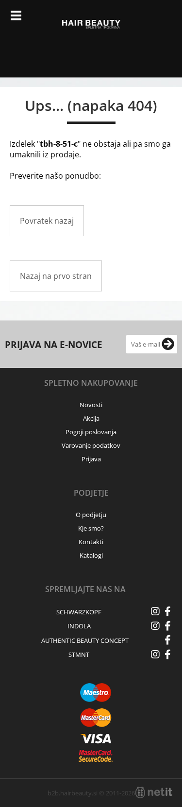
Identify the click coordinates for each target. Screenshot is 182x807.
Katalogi (91, 555)
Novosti (91, 404)
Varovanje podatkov (91, 445)
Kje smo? (91, 528)
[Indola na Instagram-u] (155, 626)
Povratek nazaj (47, 220)
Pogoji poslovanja (91, 431)
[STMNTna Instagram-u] (155, 654)
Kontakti (91, 541)
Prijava (143, 19)
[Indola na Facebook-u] (167, 626)
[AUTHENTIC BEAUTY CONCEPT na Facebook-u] (167, 640)
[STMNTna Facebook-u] (167, 654)
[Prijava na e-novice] (168, 344)
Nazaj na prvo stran (56, 276)
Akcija (91, 418)
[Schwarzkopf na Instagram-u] (155, 611)
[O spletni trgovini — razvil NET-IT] (153, 792)
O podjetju (91, 514)
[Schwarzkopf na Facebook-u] (167, 611)
